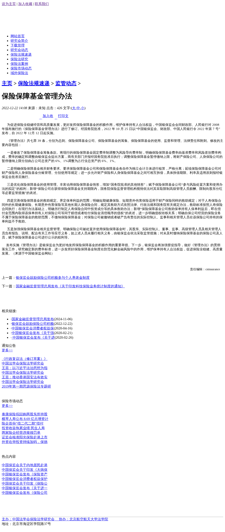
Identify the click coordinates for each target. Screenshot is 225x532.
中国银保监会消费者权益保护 (24, 479)
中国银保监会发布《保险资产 (24, 474)
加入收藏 (25, 4)
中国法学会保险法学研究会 (23, 363)
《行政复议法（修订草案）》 (24, 359)
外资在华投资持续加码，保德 (24, 442)
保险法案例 (19, 64)
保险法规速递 (21, 54)
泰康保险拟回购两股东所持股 (24, 414)
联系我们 (42, 4)
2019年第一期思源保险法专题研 (26, 386)
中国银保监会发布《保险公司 (24, 493)
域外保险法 (19, 73)
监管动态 (65, 83)
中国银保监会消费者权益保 (33, 328)
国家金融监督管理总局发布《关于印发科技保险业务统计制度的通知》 (70, 286)
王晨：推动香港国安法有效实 (24, 377)
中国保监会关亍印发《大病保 (24, 470)
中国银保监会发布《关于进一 (24, 488)
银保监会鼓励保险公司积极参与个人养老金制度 (53, 277)
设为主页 (9, 4)
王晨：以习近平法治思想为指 (24, 368)
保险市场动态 (21, 68)
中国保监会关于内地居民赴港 (24, 465)
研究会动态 (19, 50)
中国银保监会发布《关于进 (33, 337)
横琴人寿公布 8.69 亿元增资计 (25, 419)
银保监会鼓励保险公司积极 (33, 324)
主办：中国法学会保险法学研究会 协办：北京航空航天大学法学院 (55, 519)
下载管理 (18, 45)
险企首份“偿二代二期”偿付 (23, 423)
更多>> (7, 350)
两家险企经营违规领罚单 (21, 432)
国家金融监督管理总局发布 (33, 319)
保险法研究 (19, 59)
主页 (7, 83)
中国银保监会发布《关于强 (33, 333)
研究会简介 (19, 41)
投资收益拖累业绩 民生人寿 (23, 428)
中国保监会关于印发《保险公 (24, 483)
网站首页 (18, 36)
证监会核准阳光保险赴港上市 (24, 437)
